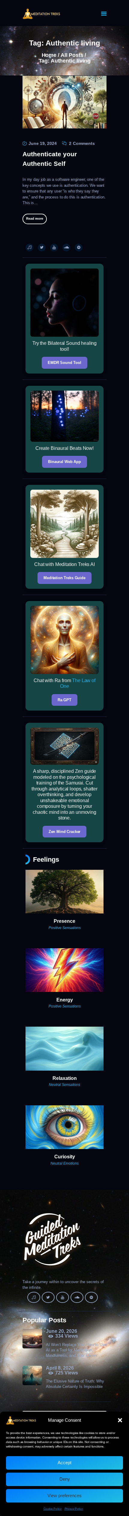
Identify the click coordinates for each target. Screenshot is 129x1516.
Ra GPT (64, 700)
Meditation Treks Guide (65, 578)
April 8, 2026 (60, 1368)
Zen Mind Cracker (65, 831)
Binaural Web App (64, 461)
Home (49, 55)
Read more (34, 218)
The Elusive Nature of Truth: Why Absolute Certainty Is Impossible (75, 1384)
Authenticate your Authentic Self (49, 159)
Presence (64, 921)
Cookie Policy (53, 1508)
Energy (64, 999)
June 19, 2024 (42, 143)
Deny (64, 1479)
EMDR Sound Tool (64, 362)
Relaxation (64, 1078)
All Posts (72, 55)
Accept (64, 1462)
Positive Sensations (65, 928)
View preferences (64, 1495)
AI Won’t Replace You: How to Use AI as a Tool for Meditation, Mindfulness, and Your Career (76, 1350)
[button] (120, 1420)
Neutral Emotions (64, 1163)
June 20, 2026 (61, 1331)
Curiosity (64, 1156)
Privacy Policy (73, 1508)
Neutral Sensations (64, 1085)
